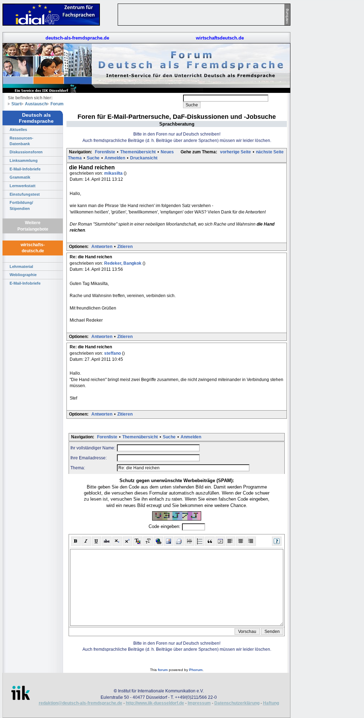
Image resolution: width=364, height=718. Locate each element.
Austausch (36, 103)
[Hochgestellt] (127, 541)
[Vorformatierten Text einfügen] (220, 541)
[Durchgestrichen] (107, 541)
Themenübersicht (138, 151)
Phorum (196, 670)
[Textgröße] (148, 541)
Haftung (271, 703)
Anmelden (115, 157)
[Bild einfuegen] (168, 541)
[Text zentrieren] (241, 541)
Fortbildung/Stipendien (21, 205)
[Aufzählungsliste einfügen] (199, 541)
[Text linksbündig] (230, 541)
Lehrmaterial (21, 266)
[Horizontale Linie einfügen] (189, 541)
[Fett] (76, 541)
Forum (57, 103)
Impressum (199, 703)
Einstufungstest (25, 194)
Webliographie (23, 275)
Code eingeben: (165, 526)
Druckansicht (143, 157)
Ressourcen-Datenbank (21, 141)
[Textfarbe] (138, 541)
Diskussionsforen (26, 152)
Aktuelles (18, 129)
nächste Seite (270, 151)
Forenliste (105, 151)
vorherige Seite (235, 151)
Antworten (101, 246)
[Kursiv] (86, 541)
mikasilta (114, 173)
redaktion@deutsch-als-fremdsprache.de (80, 703)
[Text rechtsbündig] (251, 541)
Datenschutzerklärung (236, 703)
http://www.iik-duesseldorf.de (155, 703)
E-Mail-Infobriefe (25, 169)
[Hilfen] (277, 541)
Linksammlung (24, 160)
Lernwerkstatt (23, 186)
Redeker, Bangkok (123, 263)
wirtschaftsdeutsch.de (220, 38)
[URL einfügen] (158, 541)
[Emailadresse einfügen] (179, 541)
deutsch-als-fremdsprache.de (77, 38)
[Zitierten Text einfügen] (210, 541)
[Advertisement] (323, 106)
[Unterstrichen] (96, 541)
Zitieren (125, 246)
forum (163, 670)
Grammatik (20, 177)
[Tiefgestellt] (117, 541)
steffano (113, 353)
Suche (93, 157)
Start (16, 103)
